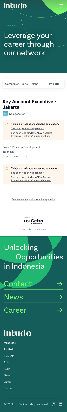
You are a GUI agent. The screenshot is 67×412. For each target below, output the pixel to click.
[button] (10, 342)
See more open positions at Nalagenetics (33, 199)
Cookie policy (41, 229)
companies (12, 83)
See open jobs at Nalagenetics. (27, 128)
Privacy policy (26, 229)
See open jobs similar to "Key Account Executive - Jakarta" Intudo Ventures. (31, 134)
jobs (25, 83)
